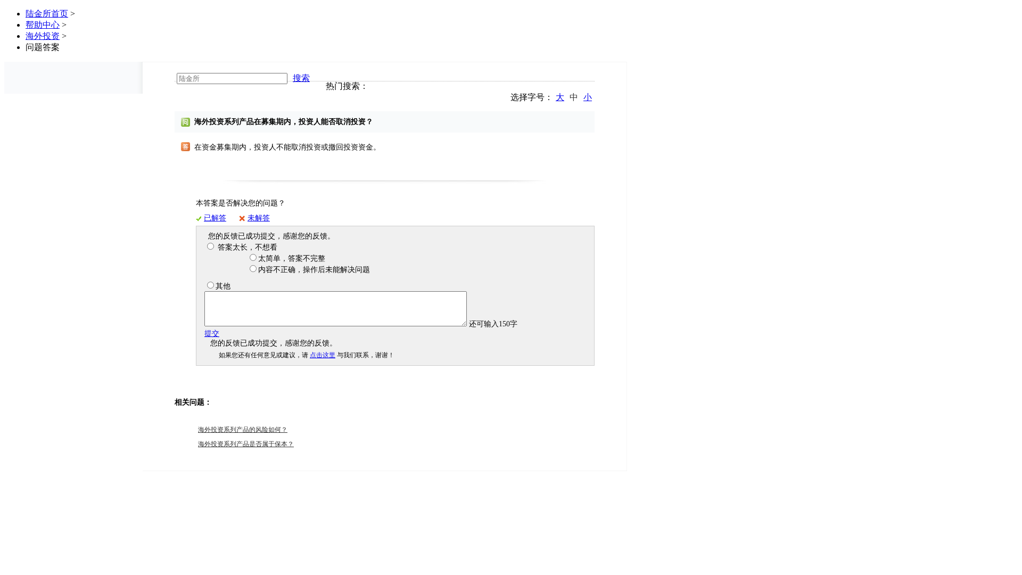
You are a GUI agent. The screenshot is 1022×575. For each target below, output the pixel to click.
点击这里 (322, 355)
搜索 (301, 78)
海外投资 (43, 35)
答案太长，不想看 (246, 247)
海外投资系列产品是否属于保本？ (246, 444)
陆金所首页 (47, 13)
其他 (223, 286)
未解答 (259, 218)
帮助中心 (43, 24)
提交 (211, 334)
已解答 (215, 218)
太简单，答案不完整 (291, 258)
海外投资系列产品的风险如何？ (242, 429)
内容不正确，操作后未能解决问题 (314, 270)
